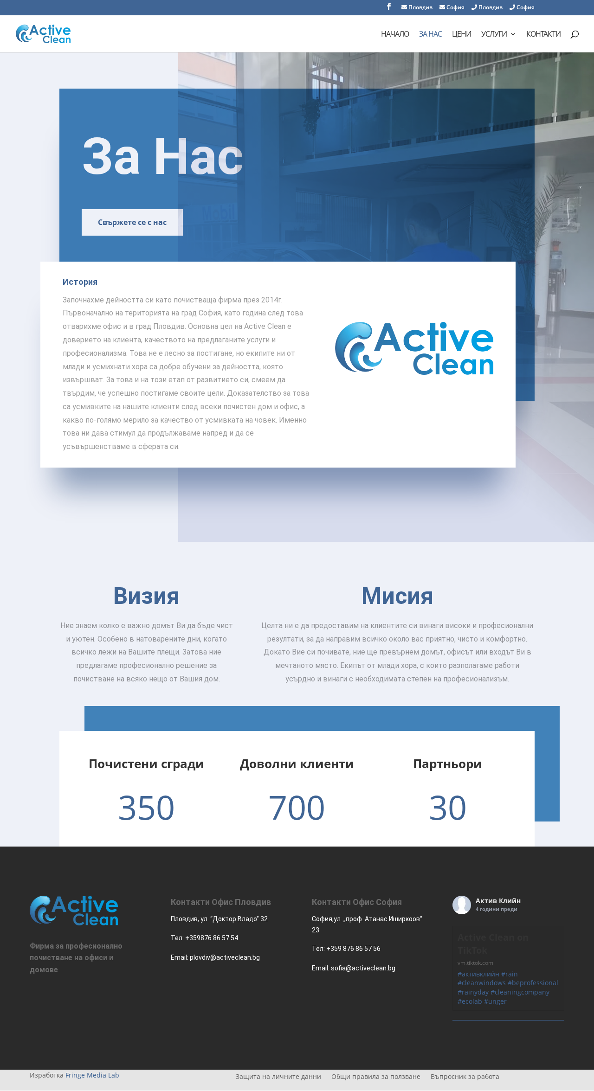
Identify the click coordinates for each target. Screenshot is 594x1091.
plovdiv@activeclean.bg (225, 957)
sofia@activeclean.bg (363, 968)
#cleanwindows (482, 982)
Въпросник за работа (465, 1077)
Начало (395, 35)
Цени (461, 35)
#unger (495, 1001)
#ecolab (470, 1001)
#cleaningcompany (520, 992)
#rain (509, 973)
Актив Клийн (498, 900)
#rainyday (473, 992)
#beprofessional (533, 982)
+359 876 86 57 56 (353, 948)
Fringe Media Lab (92, 1075)
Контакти (543, 35)
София (455, 8)
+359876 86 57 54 (211, 938)
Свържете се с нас (132, 222)
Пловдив (420, 8)
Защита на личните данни (278, 1077)
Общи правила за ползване (375, 1077)
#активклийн (478, 973)
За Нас (430, 35)
